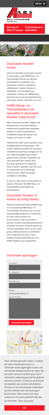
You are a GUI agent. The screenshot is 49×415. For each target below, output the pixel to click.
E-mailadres (14, 272)
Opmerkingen (15, 297)
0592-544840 (31, 30)
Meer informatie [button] (25, 401)
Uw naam (13, 263)
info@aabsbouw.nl (34, 27)
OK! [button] (24, 408)
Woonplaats (14, 281)
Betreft (12, 290)
